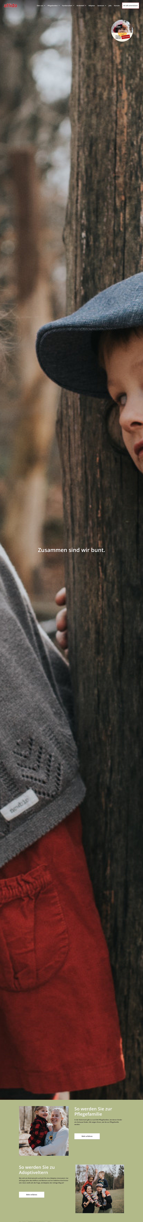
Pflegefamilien (53, 6)
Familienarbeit (67, 6)
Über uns (40, 6)
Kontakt (117, 6)
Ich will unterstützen (130, 6)
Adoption (92, 6)
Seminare (100, 6)
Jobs (110, 6)
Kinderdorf (80, 6)
